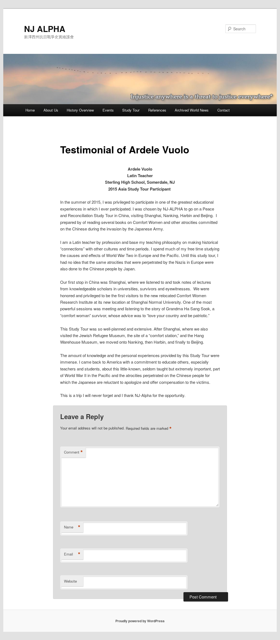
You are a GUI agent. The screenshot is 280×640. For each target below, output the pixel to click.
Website (70, 581)
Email (72, 554)
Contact (223, 110)
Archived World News (192, 110)
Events (108, 110)
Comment (73, 452)
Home (30, 110)
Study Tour (130, 110)
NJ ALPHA (44, 28)
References (157, 110)
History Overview (80, 110)
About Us (50, 110)
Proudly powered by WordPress (140, 620)
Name (72, 527)
